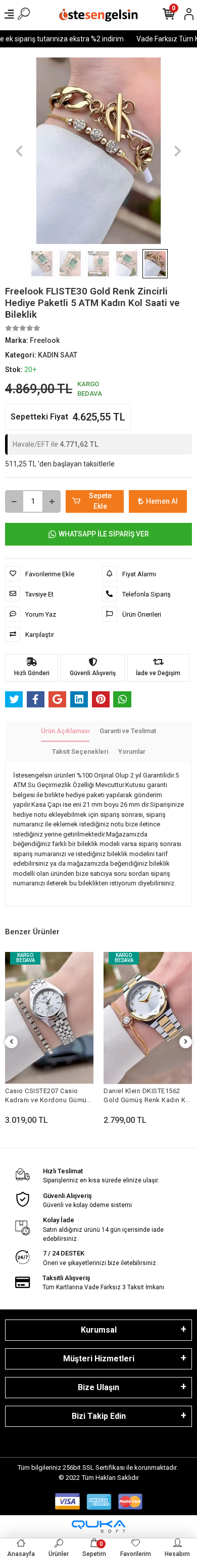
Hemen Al (162, 501)
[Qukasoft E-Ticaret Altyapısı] (98, 1526)
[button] (19, 150)
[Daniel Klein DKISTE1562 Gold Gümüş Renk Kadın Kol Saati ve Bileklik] (148, 1018)
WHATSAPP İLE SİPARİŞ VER (104, 534)
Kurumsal (99, 1330)
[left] (11, 1042)
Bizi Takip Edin (99, 1416)
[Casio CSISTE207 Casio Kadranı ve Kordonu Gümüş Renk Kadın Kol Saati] (49, 1018)
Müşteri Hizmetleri (98, 1358)
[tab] (65, 731)
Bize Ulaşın (98, 1387)
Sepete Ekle (100, 501)
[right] (185, 1042)
